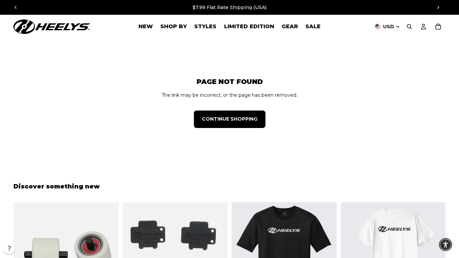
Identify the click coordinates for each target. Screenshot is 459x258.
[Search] (409, 26)
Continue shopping (229, 119)
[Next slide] (438, 7)
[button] (9, 248)
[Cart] (438, 26)
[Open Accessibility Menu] (445, 244)
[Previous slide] (15, 7)
